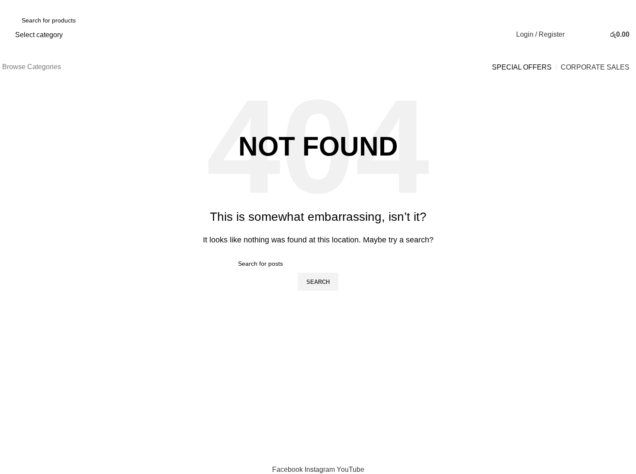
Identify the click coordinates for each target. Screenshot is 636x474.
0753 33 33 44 (49, 6)
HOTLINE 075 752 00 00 (318, 328)
